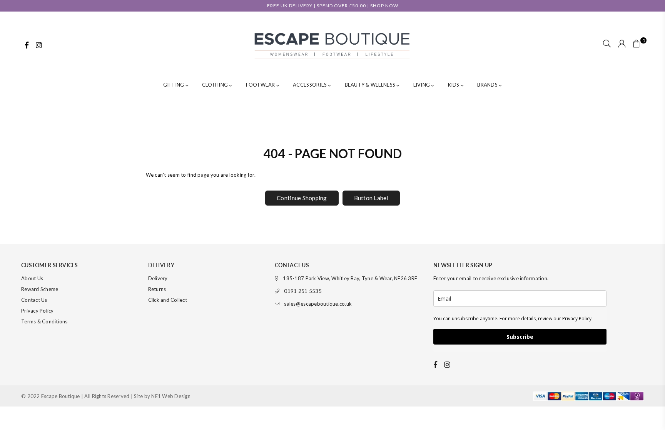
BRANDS (488, 85)
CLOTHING (215, 85)
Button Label (371, 197)
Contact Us (34, 300)
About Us (32, 278)
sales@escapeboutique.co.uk (318, 304)
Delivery (158, 278)
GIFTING (174, 85)
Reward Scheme (39, 289)
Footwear (261, 85)
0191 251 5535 (302, 291)
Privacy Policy (37, 311)
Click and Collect (167, 300)
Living (422, 85)
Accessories (310, 85)
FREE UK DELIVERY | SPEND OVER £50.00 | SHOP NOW (332, 5)
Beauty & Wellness (371, 85)
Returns (157, 289)
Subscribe (519, 336)
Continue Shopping (302, 197)
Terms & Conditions (44, 321)
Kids (454, 85)
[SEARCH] (607, 44)
